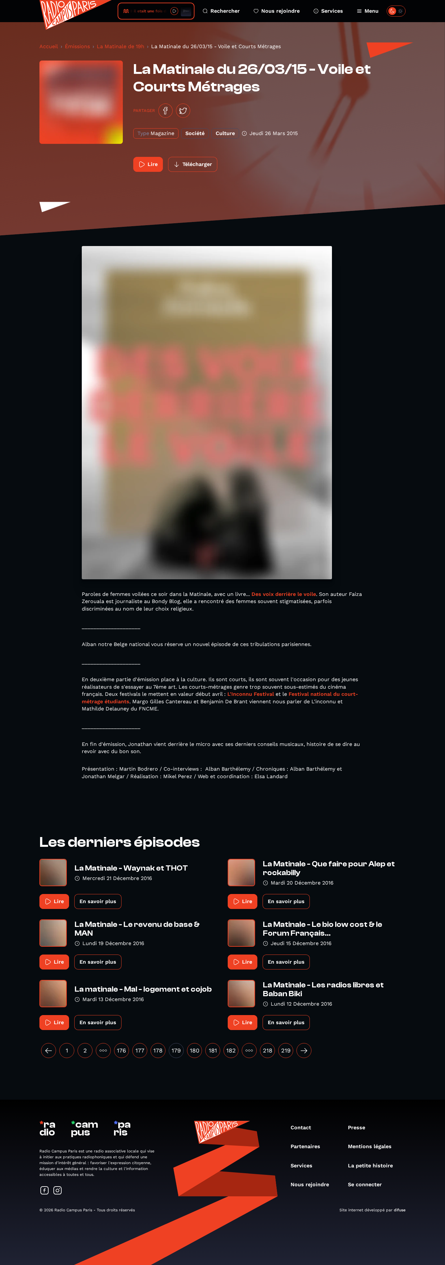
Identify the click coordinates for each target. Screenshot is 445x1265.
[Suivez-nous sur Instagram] (57, 1191)
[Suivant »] (304, 1050)
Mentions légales (370, 1146)
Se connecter (365, 1184)
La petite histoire (370, 1165)
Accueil (48, 46)
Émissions (77, 46)
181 (213, 1050)
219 (286, 1050)
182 (231, 1050)
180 (194, 1050)
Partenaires (305, 1146)
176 (121, 1050)
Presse (356, 1127)
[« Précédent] (48, 1050)
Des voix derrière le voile (283, 594)
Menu (372, 11)
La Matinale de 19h (120, 46)
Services (332, 11)
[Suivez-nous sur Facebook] (44, 1191)
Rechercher (225, 11)
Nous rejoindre (280, 11)
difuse (400, 1210)
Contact (301, 1127)
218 (267, 1050)
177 (140, 1050)
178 (158, 1050)
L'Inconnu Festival (251, 694)
